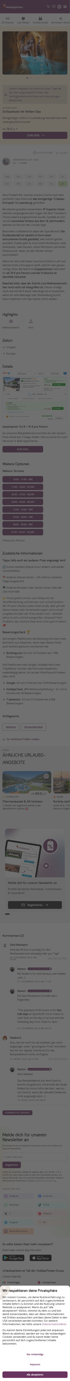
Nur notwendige (35, 1354)
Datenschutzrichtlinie (54, 1324)
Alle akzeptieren (35, 1374)
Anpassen (35, 1364)
